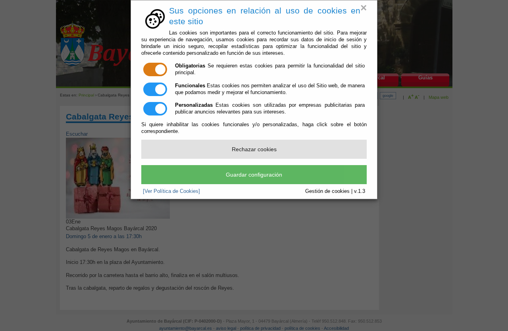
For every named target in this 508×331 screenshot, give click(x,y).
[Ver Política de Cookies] (171, 191)
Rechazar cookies (254, 149)
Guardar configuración (254, 174)
